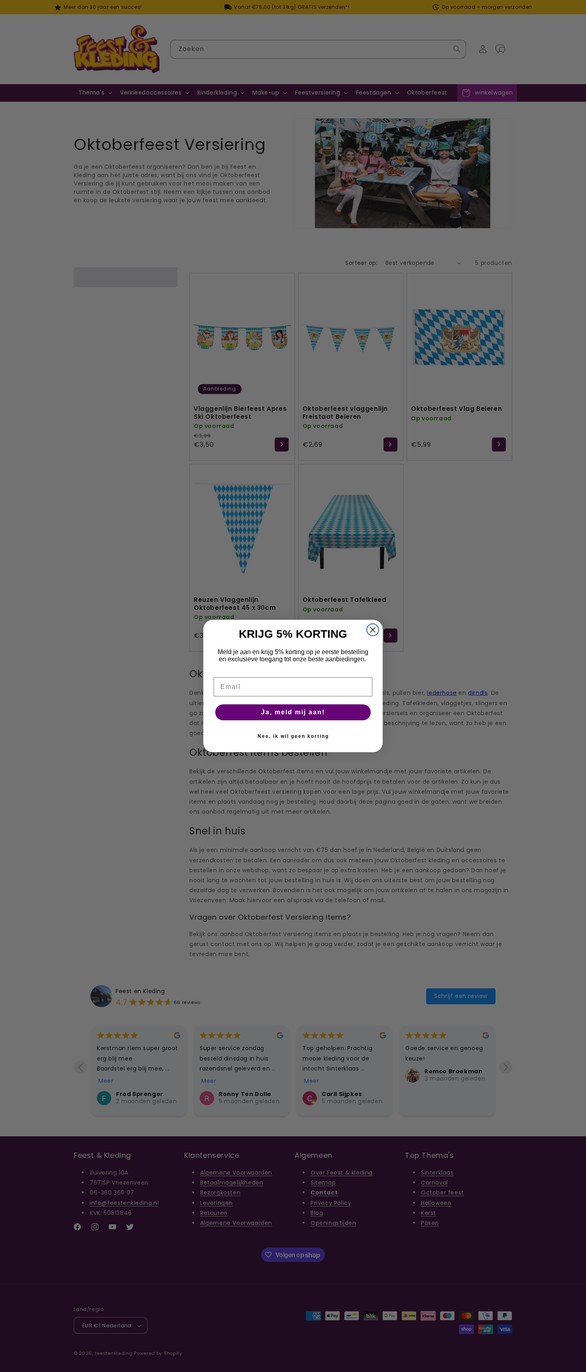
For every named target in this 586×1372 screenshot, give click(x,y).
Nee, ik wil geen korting (293, 736)
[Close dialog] (373, 630)
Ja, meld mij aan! (293, 712)
